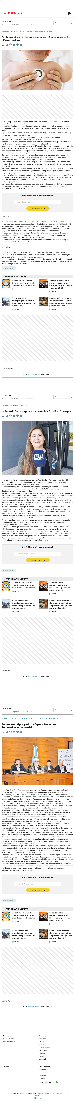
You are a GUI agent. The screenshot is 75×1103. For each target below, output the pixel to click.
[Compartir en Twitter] (14, 44)
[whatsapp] (7, 44)
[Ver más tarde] (3, 44)
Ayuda (61, 1093)
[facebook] (10, 44)
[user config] (69, 13)
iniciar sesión (32, 374)
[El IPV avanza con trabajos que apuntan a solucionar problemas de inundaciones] (6, 301)
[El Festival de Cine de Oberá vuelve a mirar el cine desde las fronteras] (6, 283)
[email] (17, 44)
